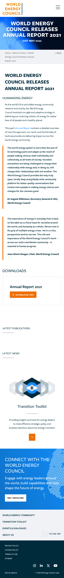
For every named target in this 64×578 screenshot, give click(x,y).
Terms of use (11, 554)
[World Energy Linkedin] (41, 566)
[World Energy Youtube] (55, 566)
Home (8, 52)
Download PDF (25, 294)
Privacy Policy (12, 545)
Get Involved (15, 497)
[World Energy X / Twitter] (48, 566)
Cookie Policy (11, 550)
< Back (58, 53)
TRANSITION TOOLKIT (14, 521)
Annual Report (23, 128)
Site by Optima (11, 572)
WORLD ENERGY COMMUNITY (18, 515)
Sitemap (8, 558)
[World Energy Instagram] (35, 566)
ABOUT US (8, 535)
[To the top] (52, 534)
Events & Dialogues (14, 528)
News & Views (19, 52)
